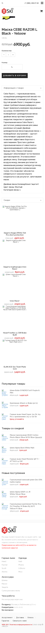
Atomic (5, 572)
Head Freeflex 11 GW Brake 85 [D (15, 334)
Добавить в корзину (14, 75)
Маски (4, 584)
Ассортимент (7, 617)
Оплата (30, 617)
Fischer (5, 565)
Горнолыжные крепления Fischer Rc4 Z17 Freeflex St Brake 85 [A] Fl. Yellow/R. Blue (25, 506)
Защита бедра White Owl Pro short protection (15, 234)
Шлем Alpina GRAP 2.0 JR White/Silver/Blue (20, 493)
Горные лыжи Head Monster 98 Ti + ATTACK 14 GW (24, 460)
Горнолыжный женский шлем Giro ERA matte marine (26, 481)
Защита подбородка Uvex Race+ (14, 268)
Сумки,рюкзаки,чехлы (11, 591)
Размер (4, 62)
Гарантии (5, 621)
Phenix (21, 565)
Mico (20, 572)
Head (4, 561)
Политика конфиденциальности (21, 624)
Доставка (20, 617)
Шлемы (5, 580)
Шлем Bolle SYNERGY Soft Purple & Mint (24, 391)
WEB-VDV (5, 624)
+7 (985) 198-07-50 (31, 3)
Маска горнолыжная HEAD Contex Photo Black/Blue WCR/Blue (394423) (26, 436)
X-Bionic (21, 568)
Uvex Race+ (15, 301)
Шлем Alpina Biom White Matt (22, 448)
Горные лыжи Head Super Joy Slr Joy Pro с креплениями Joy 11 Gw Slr (25, 415)
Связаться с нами (20, 621)
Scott (4, 568)
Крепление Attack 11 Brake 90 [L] (24, 403)
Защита (5, 587)
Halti (20, 561)
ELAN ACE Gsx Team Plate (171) (15, 368)
